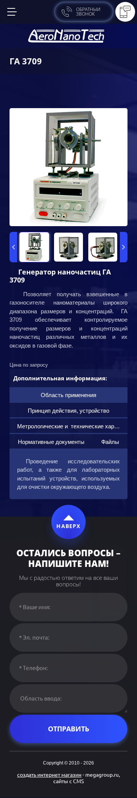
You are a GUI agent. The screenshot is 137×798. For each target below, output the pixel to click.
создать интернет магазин (49, 775)
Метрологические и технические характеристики (72, 426)
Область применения (68, 395)
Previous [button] (13, 247)
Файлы (110, 442)
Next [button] (123, 247)
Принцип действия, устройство (68, 410)
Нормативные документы (51, 442)
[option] (68, 167)
